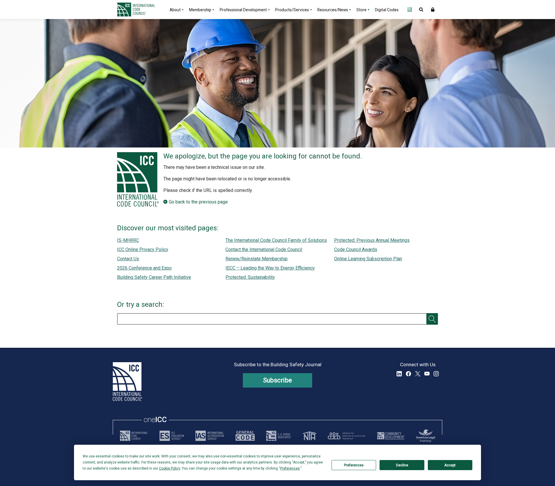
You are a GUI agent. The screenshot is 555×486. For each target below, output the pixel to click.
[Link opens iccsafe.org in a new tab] (134, 436)
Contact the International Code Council (263, 249)
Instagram (436, 373)
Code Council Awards (355, 249)
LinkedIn (399, 373)
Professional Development (243, 10)
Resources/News (332, 10)
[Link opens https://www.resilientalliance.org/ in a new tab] (346, 436)
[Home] (139, 9)
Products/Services (292, 10)
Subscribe (277, 380)
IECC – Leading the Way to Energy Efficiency (270, 268)
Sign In (433, 9)
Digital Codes (387, 10)
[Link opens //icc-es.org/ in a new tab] (172, 436)
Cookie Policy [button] (169, 468)
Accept (450, 465)
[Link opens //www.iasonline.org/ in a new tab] (209, 436)
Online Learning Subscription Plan (368, 258)
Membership (200, 10)
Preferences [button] (290, 468)
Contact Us (128, 258)
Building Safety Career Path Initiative (154, 277)
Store (361, 10)
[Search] (432, 319)
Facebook (408, 373)
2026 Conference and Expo (144, 268)
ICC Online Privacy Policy (142, 249)
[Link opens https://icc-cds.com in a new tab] (390, 436)
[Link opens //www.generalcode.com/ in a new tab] (245, 436)
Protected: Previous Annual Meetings (372, 240)
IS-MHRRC (128, 240)
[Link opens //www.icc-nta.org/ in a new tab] (309, 436)
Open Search (421, 9)
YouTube (426, 373)
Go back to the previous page (198, 202)
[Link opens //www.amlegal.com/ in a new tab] (425, 436)
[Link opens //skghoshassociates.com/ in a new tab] (278, 436)
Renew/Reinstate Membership (256, 258)
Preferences (354, 465)
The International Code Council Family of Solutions (276, 240)
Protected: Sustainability (250, 277)
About (175, 10)
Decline (402, 465)
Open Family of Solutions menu (409, 9)
